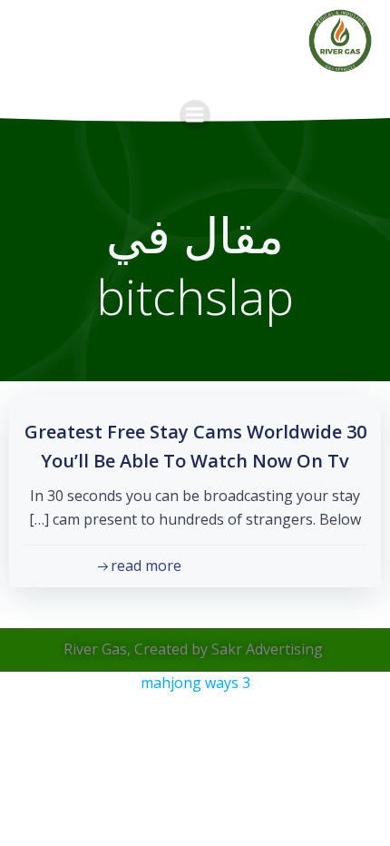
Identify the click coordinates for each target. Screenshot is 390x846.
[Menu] (195, 115)
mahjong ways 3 (195, 683)
